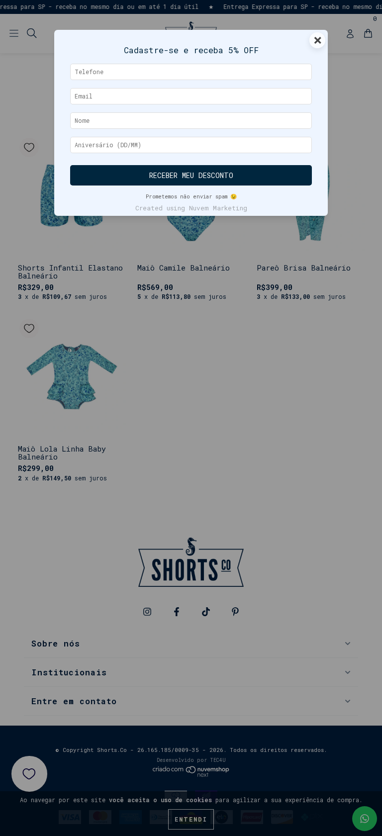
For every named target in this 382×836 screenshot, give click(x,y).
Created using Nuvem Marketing (191, 208)
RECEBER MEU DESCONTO (191, 175)
